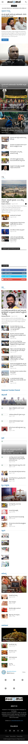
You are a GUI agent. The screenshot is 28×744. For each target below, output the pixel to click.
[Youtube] (22, 730)
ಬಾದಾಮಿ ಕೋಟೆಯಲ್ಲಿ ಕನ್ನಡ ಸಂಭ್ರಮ (16, 421)
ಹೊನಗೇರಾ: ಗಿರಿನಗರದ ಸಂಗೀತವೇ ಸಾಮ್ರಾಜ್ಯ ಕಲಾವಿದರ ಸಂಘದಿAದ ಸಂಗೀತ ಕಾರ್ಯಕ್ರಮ (18, 335)
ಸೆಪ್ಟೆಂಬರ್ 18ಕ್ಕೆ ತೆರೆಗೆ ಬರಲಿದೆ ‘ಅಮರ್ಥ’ (16, 408)
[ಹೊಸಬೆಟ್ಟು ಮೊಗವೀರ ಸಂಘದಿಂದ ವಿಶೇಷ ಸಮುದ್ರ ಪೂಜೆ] (5, 373)
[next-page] (5, 173)
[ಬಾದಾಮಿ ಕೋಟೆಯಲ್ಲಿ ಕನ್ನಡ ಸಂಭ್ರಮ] (4, 422)
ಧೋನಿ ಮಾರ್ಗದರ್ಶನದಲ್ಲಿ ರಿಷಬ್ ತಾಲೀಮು (17, 471)
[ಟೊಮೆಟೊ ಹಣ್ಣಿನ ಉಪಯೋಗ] (4, 610)
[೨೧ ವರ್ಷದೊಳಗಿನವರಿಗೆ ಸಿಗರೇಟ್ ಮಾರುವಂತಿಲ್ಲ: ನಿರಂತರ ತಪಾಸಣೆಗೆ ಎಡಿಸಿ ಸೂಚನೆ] (5, 380)
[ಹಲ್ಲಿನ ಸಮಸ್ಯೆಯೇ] (4, 603)
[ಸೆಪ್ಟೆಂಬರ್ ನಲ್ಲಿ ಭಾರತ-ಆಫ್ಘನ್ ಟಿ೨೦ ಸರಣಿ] (4, 466)
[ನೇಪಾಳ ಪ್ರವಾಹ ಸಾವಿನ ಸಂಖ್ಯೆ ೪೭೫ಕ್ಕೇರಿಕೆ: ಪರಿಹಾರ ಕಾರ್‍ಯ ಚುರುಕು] (14, 123)
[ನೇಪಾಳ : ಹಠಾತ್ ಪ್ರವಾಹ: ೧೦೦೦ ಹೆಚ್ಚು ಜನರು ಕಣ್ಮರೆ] (14, 189)
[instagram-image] (5, 680)
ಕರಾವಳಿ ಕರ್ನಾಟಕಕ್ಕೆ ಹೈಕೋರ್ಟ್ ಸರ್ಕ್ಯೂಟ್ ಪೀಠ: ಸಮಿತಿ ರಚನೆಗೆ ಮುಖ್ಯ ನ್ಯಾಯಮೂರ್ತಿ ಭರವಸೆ (18, 365)
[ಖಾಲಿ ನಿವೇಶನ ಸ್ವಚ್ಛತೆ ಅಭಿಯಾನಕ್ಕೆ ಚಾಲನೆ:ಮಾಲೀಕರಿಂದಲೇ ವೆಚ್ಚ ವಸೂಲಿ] (5, 160)
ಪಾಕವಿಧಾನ (4, 625)
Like (24, 270)
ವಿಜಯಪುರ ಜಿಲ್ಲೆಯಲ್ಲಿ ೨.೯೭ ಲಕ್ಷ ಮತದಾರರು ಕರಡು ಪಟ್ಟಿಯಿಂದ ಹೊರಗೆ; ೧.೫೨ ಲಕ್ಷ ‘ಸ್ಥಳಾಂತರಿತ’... (17, 328)
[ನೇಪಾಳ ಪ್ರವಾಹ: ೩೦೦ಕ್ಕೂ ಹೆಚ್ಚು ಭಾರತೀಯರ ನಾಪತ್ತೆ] (5, 153)
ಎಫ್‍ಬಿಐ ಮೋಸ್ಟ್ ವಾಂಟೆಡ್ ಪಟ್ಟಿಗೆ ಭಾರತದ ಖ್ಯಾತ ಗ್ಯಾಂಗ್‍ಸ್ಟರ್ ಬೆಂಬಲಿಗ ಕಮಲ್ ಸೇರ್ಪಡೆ (17, 238)
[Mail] (14, 730)
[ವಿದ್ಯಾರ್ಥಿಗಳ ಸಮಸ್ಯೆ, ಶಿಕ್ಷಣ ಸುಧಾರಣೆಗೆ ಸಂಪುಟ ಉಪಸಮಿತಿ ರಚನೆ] (5, 167)
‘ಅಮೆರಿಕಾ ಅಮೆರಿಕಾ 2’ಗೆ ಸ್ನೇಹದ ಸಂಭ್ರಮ (17, 414)
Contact (7, 736)
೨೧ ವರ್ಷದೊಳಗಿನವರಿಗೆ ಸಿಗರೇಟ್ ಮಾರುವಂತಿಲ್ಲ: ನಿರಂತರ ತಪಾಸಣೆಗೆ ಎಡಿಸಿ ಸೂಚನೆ (18, 380)
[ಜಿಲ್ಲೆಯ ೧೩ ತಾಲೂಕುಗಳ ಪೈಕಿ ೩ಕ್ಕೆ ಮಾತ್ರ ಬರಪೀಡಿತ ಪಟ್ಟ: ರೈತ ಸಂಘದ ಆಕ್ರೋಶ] (5, 350)
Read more (5, 39)
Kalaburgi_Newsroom (5, 316)
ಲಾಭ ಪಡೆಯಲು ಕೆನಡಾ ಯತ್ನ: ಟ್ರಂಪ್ (17, 229)
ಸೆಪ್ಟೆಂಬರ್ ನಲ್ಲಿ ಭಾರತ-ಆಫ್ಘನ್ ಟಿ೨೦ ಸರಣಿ (17, 465)
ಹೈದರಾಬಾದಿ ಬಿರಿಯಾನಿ (8, 638)
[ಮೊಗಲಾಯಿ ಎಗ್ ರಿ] (4, 652)
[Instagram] (10, 730)
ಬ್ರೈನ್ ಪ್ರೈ (11, 663)
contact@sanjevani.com (17, 720)
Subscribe (23, 279)
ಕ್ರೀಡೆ (2, 438)
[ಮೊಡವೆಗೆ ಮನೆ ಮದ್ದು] (4, 597)
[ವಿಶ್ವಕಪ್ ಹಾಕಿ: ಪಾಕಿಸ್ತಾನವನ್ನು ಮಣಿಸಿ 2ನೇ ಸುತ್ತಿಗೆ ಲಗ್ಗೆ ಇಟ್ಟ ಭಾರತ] (14, 447)
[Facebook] (5, 730)
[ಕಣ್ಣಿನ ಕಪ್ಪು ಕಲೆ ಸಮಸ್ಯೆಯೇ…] (4, 616)
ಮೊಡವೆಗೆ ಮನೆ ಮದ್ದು (13, 595)
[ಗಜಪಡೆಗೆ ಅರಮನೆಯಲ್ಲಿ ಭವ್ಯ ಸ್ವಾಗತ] (14, 100)
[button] (2, 2)
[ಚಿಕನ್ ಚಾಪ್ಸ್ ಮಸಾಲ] (4, 659)
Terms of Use (13, 736)
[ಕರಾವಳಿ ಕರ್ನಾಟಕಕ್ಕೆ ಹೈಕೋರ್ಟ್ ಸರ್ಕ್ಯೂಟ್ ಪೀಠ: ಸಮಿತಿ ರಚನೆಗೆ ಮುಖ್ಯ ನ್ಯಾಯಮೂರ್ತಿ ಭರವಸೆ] (5, 365)
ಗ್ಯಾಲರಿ (3, 530)
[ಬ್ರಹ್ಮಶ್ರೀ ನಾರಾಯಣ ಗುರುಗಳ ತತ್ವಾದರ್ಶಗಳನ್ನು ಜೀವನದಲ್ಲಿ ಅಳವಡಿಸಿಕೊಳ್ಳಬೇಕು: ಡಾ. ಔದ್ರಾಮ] (5, 358)
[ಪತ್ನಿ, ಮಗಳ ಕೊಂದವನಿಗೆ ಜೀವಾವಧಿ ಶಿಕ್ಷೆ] (4, 518)
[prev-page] (2, 173)
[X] (18, 730)
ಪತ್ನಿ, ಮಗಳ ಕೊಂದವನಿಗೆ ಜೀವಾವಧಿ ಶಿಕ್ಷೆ (16, 516)
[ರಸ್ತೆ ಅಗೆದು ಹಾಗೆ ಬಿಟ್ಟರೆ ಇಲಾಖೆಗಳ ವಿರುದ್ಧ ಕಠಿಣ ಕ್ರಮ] (5, 139)
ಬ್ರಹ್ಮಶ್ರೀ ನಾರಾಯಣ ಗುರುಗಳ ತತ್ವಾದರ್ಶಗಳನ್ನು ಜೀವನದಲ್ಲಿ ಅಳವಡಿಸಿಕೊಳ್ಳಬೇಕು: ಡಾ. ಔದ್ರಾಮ (17, 357)
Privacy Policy (19, 736)
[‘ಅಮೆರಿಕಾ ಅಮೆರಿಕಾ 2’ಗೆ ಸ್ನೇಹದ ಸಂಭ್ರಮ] (4, 416)
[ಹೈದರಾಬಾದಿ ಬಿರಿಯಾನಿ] (14, 635)
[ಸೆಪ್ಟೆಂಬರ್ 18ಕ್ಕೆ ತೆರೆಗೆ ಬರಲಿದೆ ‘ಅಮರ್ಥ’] (4, 409)
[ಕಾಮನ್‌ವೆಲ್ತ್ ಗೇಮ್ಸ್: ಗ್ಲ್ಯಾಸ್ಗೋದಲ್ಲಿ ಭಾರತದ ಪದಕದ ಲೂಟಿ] (4, 479)
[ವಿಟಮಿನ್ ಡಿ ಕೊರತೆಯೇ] (14, 584)
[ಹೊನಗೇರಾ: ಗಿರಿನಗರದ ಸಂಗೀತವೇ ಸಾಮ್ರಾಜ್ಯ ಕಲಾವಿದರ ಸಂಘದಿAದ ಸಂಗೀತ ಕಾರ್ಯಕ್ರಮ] (5, 335)
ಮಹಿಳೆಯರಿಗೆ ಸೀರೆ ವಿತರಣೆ (15, 215)
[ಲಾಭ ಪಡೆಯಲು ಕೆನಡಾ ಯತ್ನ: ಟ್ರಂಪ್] (5, 231)
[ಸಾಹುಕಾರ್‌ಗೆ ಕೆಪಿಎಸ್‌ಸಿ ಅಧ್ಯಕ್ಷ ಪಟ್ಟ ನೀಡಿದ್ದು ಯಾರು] (14, 54)
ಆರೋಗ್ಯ (3, 573)
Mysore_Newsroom (6, 591)
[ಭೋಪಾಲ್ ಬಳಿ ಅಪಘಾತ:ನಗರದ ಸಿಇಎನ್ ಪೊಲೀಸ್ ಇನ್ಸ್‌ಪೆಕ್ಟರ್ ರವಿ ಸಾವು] (5, 146)
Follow (23, 273)
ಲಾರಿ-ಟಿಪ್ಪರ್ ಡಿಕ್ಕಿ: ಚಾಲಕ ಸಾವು (15, 504)
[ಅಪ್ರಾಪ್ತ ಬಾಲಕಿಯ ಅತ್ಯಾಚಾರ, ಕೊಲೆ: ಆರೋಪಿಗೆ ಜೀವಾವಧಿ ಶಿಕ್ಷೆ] (14, 494)
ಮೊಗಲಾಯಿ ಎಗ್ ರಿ (12, 650)
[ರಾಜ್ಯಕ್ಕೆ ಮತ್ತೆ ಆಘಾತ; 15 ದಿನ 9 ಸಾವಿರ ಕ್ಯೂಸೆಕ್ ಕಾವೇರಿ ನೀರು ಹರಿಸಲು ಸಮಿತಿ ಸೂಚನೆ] (5, 224)
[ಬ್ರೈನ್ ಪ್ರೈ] (4, 665)
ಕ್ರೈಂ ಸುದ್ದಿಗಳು (5, 485)
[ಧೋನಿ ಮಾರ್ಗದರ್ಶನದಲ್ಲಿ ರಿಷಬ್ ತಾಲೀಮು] (4, 473)
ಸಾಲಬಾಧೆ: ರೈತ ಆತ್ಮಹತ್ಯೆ (13, 510)
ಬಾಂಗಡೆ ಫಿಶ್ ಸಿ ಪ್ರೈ (12, 644)
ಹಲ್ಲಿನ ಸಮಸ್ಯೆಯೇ (12, 601)
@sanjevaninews (11, 671)
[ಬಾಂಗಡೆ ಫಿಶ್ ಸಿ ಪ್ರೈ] (4, 646)
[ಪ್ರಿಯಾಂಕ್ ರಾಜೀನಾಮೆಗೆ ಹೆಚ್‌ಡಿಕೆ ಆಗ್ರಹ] (14, 77)
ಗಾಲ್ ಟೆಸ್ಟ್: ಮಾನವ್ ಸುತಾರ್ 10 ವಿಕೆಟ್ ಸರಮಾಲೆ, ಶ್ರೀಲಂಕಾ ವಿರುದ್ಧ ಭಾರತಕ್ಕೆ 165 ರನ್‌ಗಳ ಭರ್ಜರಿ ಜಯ (17, 459)
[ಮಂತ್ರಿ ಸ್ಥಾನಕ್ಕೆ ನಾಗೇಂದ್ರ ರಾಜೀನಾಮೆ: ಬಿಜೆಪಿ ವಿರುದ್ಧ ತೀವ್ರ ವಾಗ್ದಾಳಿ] (14, 23)
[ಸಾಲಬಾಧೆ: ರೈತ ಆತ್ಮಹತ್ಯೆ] (4, 512)
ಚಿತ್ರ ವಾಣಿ (4, 395)
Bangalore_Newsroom (6, 203)
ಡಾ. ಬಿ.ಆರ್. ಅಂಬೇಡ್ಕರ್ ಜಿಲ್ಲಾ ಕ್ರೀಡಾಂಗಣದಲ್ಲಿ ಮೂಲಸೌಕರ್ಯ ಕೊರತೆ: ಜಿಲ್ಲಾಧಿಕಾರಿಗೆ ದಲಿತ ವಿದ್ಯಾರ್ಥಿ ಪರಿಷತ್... (18, 343)
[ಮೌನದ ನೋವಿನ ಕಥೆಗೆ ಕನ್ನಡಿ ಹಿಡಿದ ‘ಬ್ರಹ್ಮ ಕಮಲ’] (4, 429)
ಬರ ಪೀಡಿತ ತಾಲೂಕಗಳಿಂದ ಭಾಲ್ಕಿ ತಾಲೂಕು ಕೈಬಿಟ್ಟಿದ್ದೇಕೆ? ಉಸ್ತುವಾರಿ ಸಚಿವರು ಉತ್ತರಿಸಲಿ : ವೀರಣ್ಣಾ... (14, 312)
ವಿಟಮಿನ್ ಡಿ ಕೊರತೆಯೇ (8, 589)
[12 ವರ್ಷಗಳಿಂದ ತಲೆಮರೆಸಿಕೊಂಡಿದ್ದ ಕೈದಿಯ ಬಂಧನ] (4, 525)
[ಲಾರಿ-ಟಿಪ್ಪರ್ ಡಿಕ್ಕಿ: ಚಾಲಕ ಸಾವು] (4, 505)
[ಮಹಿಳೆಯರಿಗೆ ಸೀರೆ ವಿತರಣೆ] (5, 217)
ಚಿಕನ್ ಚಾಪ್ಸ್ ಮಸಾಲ (13, 657)
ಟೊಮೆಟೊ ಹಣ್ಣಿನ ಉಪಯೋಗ (15, 608)
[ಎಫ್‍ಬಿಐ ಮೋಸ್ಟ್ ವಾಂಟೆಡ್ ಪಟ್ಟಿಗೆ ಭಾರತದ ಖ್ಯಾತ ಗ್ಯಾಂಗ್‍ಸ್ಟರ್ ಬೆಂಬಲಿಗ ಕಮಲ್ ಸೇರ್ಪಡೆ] (5, 238)
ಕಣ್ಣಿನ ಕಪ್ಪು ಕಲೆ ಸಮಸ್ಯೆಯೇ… (14, 614)
